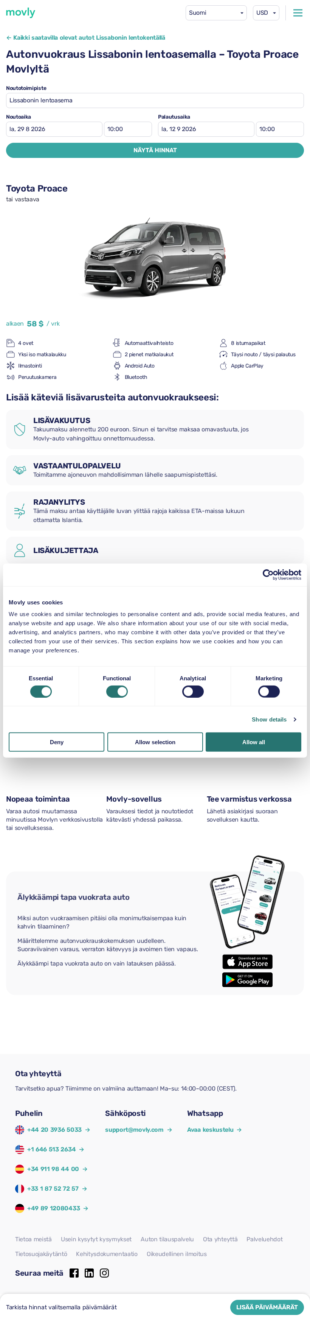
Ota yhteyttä (220, 1239)
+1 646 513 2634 (51, 1149)
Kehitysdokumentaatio (107, 1254)
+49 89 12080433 (53, 1208)
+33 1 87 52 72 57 (53, 1188)
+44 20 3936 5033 (54, 1129)
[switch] (117, 691)
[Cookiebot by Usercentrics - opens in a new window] (268, 574)
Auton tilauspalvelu (167, 1239)
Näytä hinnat (155, 150)
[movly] (21, 12)
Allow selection (155, 742)
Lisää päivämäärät (267, 1307)
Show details (269, 719)
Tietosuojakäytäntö (41, 1254)
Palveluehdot (264, 1239)
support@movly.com (138, 1129)
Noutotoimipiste (26, 88)
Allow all (253, 742)
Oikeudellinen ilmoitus (177, 1254)
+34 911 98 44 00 (53, 1169)
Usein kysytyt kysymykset (96, 1239)
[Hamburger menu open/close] (298, 13)
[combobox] (216, 12)
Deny (57, 742)
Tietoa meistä (33, 1239)
